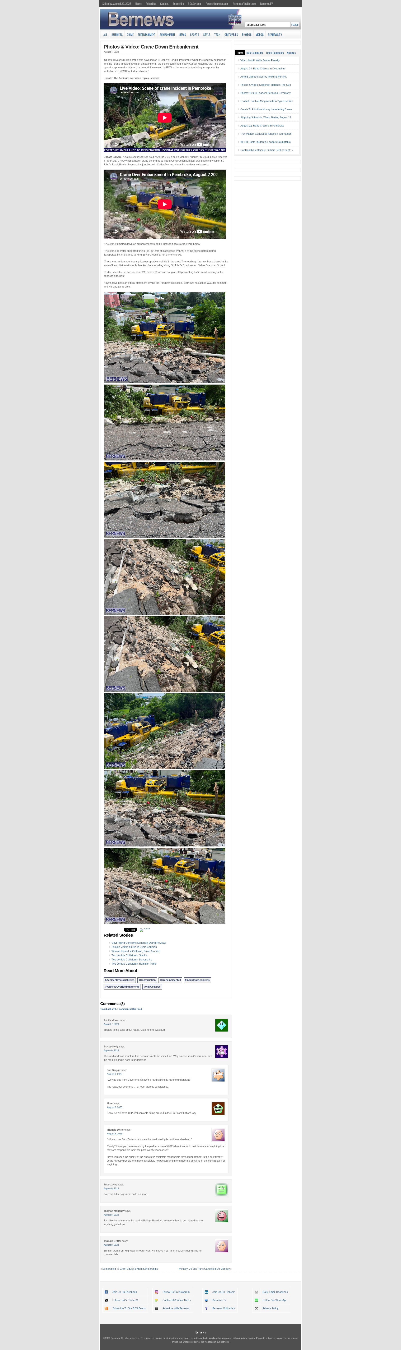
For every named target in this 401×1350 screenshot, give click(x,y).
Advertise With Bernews (175, 1308)
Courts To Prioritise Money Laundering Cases (266, 109)
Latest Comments (275, 53)
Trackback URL (108, 1009)
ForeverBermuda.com (217, 3)
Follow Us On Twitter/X (125, 1300)
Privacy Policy (270, 1308)
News (182, 34)
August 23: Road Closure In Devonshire (263, 68)
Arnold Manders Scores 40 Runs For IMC (263, 76)
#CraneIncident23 (170, 980)
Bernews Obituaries (223, 1308)
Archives (291, 53)
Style (206, 34)
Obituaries (231, 34)
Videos (260, 34)
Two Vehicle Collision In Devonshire (132, 959)
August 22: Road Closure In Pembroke (262, 125)
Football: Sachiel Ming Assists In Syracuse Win (266, 101)
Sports (194, 34)
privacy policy (248, 1338)
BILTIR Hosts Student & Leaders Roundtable (265, 142)
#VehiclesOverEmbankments (122, 986)
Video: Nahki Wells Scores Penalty (260, 60)
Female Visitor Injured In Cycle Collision (134, 947)
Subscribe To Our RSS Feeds (129, 1308)
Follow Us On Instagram (176, 1292)
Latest (240, 53)
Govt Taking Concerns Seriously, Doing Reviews (139, 942)
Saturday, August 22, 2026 (116, 3)
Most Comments (254, 53)
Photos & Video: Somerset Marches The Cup (265, 84)
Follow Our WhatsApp (275, 1300)
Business (117, 34)
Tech (217, 34)
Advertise (151, 3)
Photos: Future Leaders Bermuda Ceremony (265, 93)
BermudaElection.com (244, 3)
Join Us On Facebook (124, 1292)
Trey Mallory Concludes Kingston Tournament (266, 133)
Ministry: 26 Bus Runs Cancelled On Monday (204, 1268)
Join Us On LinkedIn (223, 1292)
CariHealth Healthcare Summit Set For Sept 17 (266, 150)
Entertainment (147, 34)
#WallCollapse (152, 986)
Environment (167, 34)
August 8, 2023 (111, 1050)
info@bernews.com (178, 1338)
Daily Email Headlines (275, 1292)
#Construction (147, 980)
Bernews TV (219, 1300)
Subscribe (178, 3)
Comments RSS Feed (130, 1009)
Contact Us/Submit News (176, 1300)
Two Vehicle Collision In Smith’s (129, 955)
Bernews (200, 1332)
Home (138, 3)
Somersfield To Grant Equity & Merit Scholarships (130, 1268)
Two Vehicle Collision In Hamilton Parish (134, 963)
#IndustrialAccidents (197, 980)
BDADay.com (195, 3)
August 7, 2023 (111, 1024)
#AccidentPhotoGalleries (120, 980)
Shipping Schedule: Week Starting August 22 (265, 117)
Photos (246, 34)
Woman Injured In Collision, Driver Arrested (136, 951)
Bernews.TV (266, 3)
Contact (164, 3)
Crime (130, 34)
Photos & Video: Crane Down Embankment (151, 47)
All (105, 34)
